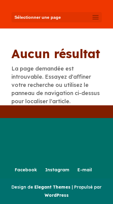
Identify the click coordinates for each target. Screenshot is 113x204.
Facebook (26, 170)
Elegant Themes (52, 187)
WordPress (57, 195)
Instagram (57, 170)
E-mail (84, 170)
